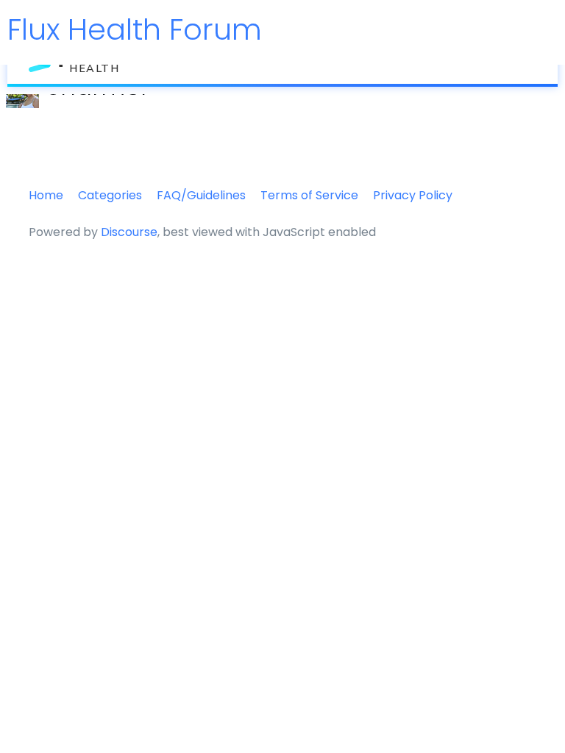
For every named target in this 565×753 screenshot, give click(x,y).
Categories (110, 195)
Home (46, 195)
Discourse (129, 232)
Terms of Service (309, 195)
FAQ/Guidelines (201, 195)
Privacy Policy (412, 195)
